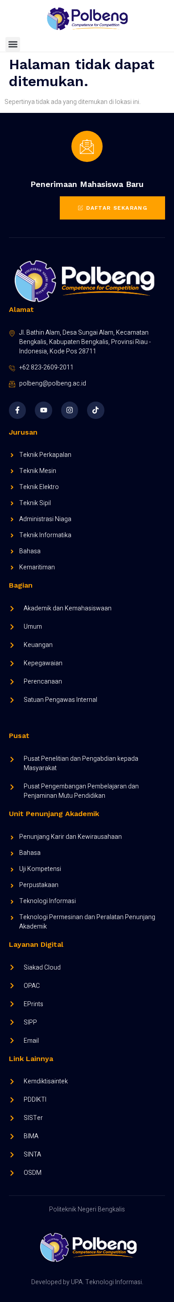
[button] (12, 44)
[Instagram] (69, 410)
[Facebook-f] (17, 410)
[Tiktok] (95, 410)
